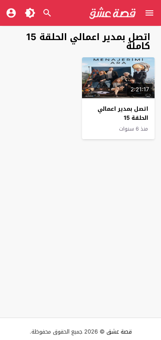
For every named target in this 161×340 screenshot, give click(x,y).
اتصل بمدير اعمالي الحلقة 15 (122, 113)
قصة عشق (119, 331)
